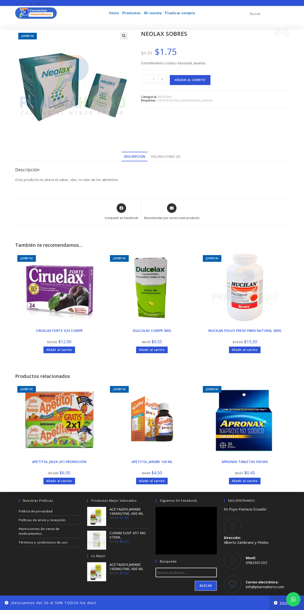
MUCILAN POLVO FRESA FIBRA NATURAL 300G (244, 330)
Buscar (206, 586)
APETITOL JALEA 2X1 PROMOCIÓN (59, 461)
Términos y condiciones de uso (43, 542)
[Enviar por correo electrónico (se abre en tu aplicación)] (38, 3)
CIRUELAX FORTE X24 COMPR (59, 330)
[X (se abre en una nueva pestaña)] (17, 3)
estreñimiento (190, 100)
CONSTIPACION (167, 100)
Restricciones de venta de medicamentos (39, 531)
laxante (207, 100)
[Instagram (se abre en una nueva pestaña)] (31, 3)
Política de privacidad (35, 511)
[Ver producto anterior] (277, 33)
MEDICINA (164, 97)
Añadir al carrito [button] (59, 350)
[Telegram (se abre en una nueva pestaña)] (45, 3)
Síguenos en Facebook (178, 500)
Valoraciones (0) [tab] (165, 156)
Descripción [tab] (134, 156)
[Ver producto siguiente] (285, 33)
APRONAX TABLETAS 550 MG (245, 461)
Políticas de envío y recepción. (42, 520)
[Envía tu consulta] (284, 13)
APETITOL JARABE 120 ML (152, 461)
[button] (124, 36)
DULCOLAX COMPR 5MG (152, 330)
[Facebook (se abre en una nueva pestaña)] (24, 3)
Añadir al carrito (190, 80)
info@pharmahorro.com (265, 586)
